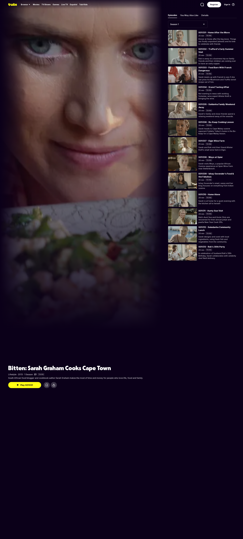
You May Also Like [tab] (189, 15)
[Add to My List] (47, 385)
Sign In (227, 4)
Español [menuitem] (73, 4)
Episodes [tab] (172, 15)
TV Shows (46, 4)
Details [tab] (204, 15)
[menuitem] (26, 4)
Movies (36, 4)
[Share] (54, 385)
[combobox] (187, 24)
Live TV (64, 4)
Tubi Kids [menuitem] (83, 4)
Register (214, 4)
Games (56, 4)
